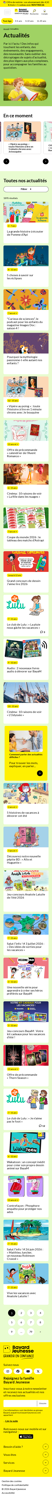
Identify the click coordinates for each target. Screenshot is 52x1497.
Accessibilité (8, 1492)
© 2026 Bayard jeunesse (14, 1489)
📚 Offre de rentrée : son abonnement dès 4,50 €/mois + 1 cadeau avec (26, 3)
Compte (44, 14)
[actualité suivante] (46, 161)
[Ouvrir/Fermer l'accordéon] (46, 1446)
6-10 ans (29, 21)
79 (30, 1331)
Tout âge (7, 21)
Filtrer (24, 189)
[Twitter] (38, 1371)
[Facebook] (18, 1371)
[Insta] (7, 1371)
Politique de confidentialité (15, 1485)
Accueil (6, 29)
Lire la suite (11, 1421)
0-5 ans (18, 21)
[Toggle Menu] (7, 12)
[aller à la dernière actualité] (6, 161)
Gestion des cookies (12, 1481)
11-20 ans (41, 21)
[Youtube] (28, 1371)
